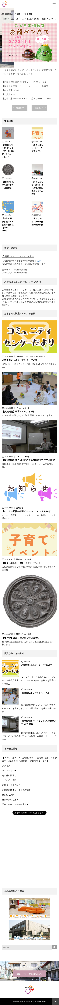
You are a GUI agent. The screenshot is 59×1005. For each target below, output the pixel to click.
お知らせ (19, 356)
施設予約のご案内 (10, 799)
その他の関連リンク (11, 775)
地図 (39, 261)
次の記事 (39, 108)
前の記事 (20, 108)
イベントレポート (23, 408)
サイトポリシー (9, 770)
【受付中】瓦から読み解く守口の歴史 (8, 185)
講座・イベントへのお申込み (15, 804)
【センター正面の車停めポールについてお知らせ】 (27, 511)
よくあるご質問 (9, 780)
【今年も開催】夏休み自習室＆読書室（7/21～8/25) (8, 224)
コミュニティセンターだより (34, 356)
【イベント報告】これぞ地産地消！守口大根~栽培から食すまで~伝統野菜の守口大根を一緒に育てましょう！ (29, 759)
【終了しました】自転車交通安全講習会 (37, 221)
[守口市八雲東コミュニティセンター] (4, 3)
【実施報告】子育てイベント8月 (18, 411)
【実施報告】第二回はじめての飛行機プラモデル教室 (28, 460)
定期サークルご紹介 (11, 785)
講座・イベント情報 (24, 14)
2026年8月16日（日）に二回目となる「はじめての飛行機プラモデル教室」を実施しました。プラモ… (29, 736)
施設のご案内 (8, 795)
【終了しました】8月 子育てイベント (37, 148)
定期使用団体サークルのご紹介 (16, 790)
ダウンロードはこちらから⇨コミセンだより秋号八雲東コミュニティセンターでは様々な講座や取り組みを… (29, 680)
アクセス (6, 766)
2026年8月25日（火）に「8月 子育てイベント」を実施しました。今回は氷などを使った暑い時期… (29, 708)
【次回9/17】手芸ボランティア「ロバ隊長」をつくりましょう (8, 151)
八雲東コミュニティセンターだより (19, 360)
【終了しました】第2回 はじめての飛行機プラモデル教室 (37, 188)
